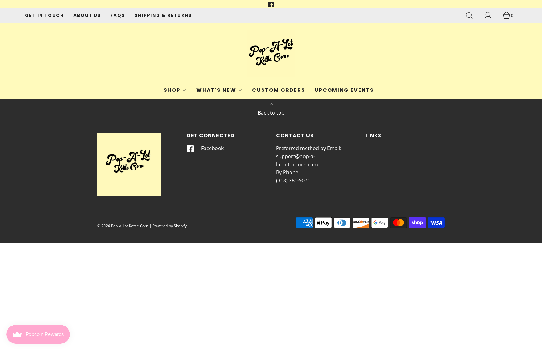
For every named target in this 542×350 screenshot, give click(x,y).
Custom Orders (278, 90)
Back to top (271, 112)
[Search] (473, 15)
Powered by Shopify (169, 225)
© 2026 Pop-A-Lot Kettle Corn (122, 225)
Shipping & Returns (163, 15)
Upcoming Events (344, 90)
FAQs (117, 15)
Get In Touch (44, 15)
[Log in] (491, 15)
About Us (87, 15)
